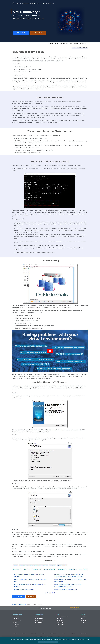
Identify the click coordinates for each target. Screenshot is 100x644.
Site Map (73, 633)
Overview (51, 43)
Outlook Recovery (60, 624)
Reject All (53, 642)
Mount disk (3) (83, 569)
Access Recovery (38, 622)
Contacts (44, 3)
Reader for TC (84, 620)
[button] (50, 351)
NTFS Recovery (16, 624)
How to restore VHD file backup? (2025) (65, 589)
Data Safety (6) (17, 569)
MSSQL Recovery (39, 618)
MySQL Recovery (39, 620)
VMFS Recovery (18, 44)
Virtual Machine (23, 565)
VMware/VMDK (43, 565)
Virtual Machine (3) (37, 569)
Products (25, 3)
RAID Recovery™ (16, 618)
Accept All (43, 642)
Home (14, 604)
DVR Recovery (38, 616)
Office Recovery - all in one (62, 616)
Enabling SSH (83, 43)
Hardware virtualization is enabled (23, 589)
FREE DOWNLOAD (19, 596)
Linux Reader (84, 616)
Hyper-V (59, 565)
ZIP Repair (83, 622)
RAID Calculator (83, 633)
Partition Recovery (17, 620)
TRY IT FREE (21, 33)
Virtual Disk (33, 565)
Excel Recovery (60, 618)
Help (38, 3)
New (65, 565)
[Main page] (13, 3)
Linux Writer (83, 618)
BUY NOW (38, 33)
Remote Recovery (73, 43)
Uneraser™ (15, 622)
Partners (63, 633)
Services (32, 3)
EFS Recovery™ (16, 626)
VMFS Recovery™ (16, 616)
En (49, 3)
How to (15, 565)
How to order (53, 633)
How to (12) (26, 569)
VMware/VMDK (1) (62, 569)
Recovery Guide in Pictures (61, 43)
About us (18, 3)
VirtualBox (52, 565)
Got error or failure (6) (49, 569)
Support (43, 633)
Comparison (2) (73, 569)
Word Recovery (60, 620)
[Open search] (53, 3)
